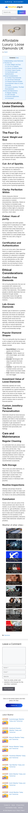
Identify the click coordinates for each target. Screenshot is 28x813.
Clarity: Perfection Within (13, 68)
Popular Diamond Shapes (13, 81)
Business (7, 635)
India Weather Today (11, 807)
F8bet (18, 810)
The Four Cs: (7, 62)
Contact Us (7, 805)
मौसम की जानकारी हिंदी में (18, 1)
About (13, 805)
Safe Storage (10, 94)
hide (17, 57)
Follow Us (14, 705)
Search (21, 12)
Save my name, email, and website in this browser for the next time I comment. (13, 682)
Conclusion (9, 98)
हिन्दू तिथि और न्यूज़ (8, 1)
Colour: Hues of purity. (13, 70)
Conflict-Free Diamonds (13, 77)
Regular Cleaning (11, 92)
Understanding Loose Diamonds (13, 61)
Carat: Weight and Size (13, 64)
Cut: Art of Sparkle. (12, 66)
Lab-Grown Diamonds (12, 79)
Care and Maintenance (10, 91)
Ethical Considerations (10, 76)
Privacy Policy (20, 805)
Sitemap (20, 807)
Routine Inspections (12, 96)
